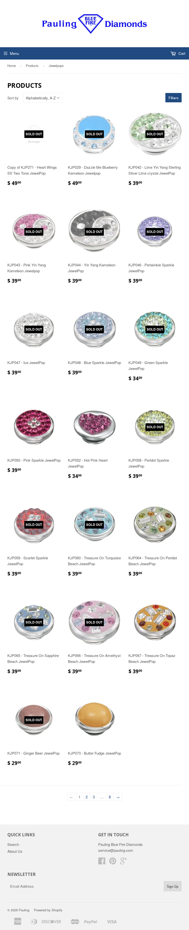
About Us (14, 851)
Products (32, 65)
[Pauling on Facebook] (102, 862)
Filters (173, 97)
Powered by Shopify (48, 910)
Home (11, 65)
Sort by (12, 97)
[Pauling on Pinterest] (112, 862)
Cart (181, 53)
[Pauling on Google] (123, 862)
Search (13, 844)
